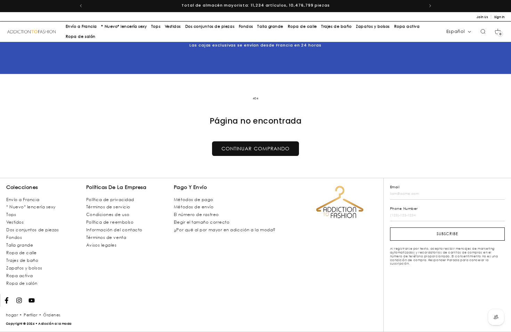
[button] (498, 31)
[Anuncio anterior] (80, 6)
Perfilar (30, 315)
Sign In (499, 17)
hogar (12, 315)
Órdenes (51, 315)
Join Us (482, 17)
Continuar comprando (255, 148)
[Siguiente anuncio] (430, 6)
